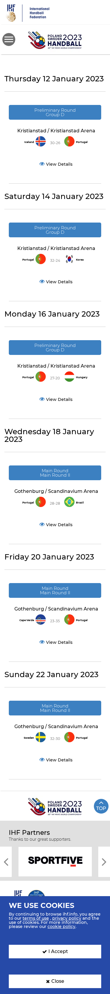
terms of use (36, 918)
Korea (80, 259)
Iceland (29, 142)
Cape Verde (26, 620)
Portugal (82, 142)
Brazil (80, 502)
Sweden (29, 737)
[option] (55, 861)
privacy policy (66, 918)
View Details (59, 164)
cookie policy (61, 926)
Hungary (81, 377)
